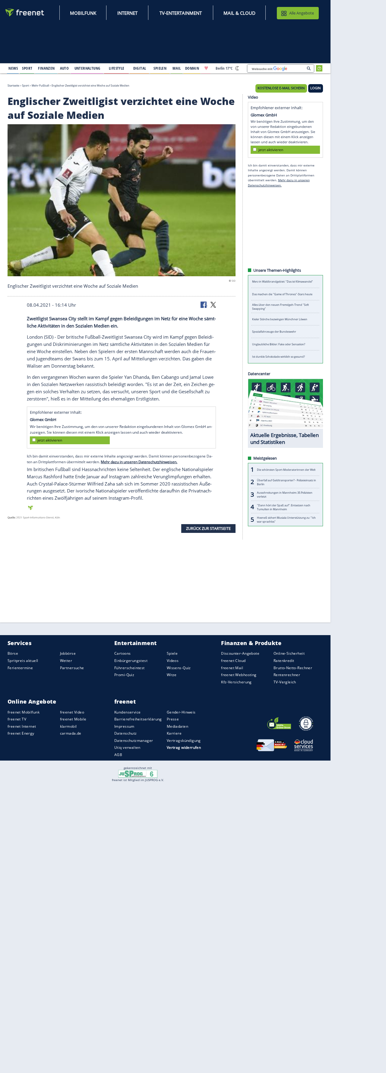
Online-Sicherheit (289, 653)
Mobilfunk (83, 13)
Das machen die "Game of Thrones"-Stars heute (282, 294)
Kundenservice (127, 712)
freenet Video (72, 712)
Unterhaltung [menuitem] (87, 68)
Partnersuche (72, 667)
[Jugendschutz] (138, 773)
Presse (173, 719)
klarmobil (68, 726)
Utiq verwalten (127, 747)
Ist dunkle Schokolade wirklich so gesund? (278, 357)
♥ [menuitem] (206, 68)
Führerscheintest (129, 667)
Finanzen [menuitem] (46, 68)
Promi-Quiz (124, 675)
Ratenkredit (284, 660)
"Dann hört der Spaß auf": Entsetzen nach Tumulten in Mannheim (283, 507)
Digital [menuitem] (139, 68)
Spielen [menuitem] (159, 68)
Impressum (124, 726)
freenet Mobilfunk (24, 712)
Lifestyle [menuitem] (117, 68)
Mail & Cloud (239, 13)
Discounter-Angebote (240, 653)
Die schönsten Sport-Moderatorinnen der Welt (286, 469)
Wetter (66, 660)
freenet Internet (22, 726)
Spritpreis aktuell (23, 660)
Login (315, 88)
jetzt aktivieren (49, 440)
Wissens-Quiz (179, 667)
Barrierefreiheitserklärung (138, 719)
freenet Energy (21, 733)
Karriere (174, 733)
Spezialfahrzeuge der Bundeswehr (274, 332)
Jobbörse (68, 653)
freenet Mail (232, 667)
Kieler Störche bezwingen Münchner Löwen (279, 319)
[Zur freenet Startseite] (25, 12)
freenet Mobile (73, 719)
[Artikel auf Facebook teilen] (204, 304)
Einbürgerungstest (130, 660)
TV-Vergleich (285, 681)
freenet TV (17, 719)
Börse (13, 653)
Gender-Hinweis (181, 712)
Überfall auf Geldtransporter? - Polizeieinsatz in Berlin (286, 482)
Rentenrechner (287, 675)
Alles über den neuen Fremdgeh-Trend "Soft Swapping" (280, 307)
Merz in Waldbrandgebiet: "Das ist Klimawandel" (282, 281)
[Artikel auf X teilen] (213, 304)
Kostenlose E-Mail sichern (281, 88)
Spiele (172, 653)
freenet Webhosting (238, 675)
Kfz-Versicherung (236, 681)
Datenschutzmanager (133, 740)
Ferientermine (20, 667)
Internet (127, 13)
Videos (173, 660)
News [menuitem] (13, 68)
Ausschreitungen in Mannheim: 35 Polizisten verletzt (284, 495)
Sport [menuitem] (27, 68)
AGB (118, 754)
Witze (172, 675)
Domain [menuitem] (192, 68)
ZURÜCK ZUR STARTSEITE (208, 528)
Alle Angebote (301, 13)
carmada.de (70, 733)
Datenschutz (125, 733)
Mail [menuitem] (176, 68)
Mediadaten (177, 726)
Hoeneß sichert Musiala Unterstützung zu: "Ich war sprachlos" (286, 520)
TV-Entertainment (181, 13)
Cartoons (122, 653)
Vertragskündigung (184, 740)
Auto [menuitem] (64, 68)
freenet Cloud (233, 660)
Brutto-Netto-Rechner (293, 667)
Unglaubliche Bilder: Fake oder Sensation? (278, 344)
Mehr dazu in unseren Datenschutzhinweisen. (139, 461)
